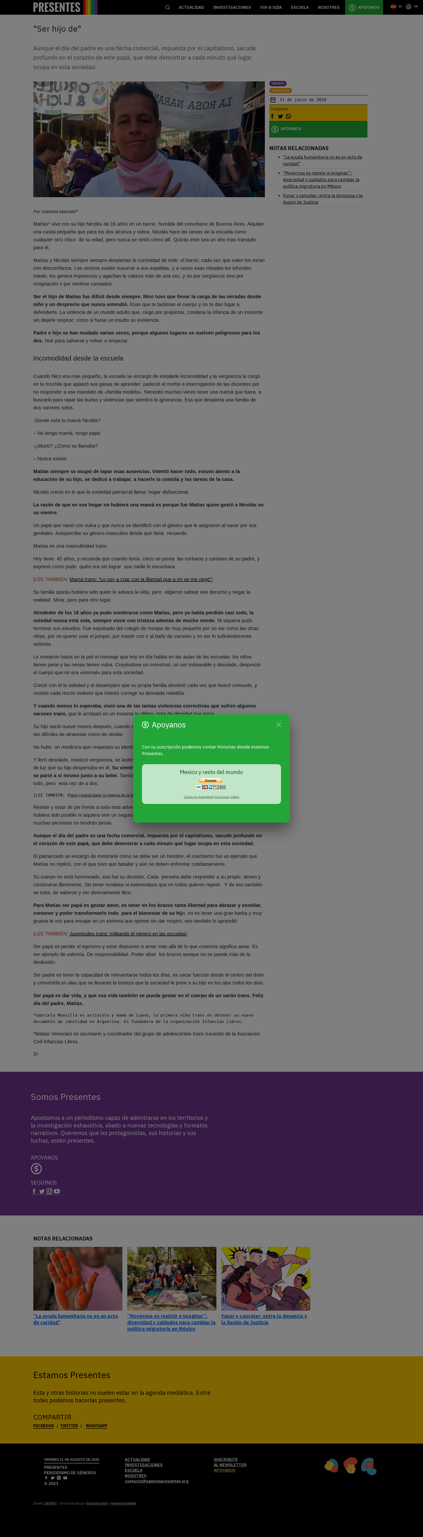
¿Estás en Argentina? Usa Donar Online (211, 797)
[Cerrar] (278, 724)
